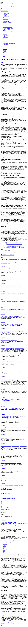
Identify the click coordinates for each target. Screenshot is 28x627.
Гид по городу (6, 17)
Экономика (5, 44)
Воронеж (5, 51)
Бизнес (4, 41)
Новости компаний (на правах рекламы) (12, 31)
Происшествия (6, 29)
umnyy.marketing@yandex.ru (7, 623)
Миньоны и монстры (5, 509)
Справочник (6, 16)
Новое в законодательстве (9, 43)
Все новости (6, 21)
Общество (5, 24)
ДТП (4, 23)
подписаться (3, 520)
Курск (4, 52)
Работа (2, 62)
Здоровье (5, 30)
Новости (5, 14)
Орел (4, 54)
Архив (4, 42)
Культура (5, 34)
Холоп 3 (2, 504)
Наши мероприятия (7, 27)
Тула (4, 56)
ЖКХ (4, 32)
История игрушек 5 (5, 507)
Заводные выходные (7, 22)
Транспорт (5, 37)
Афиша (4, 15)
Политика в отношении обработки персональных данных (13, 540)
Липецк (5, 53)
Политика (5, 38)
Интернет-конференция (8, 25)
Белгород (5, 49)
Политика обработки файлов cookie (8, 542)
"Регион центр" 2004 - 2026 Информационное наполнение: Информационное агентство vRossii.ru (14, 523)
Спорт (4, 36)
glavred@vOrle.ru (12, 622)
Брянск (4, 50)
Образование (6, 35)
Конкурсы (5, 19)
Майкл (2, 502)
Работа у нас (6, 13)
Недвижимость (6, 39)
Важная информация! (8, 28)
